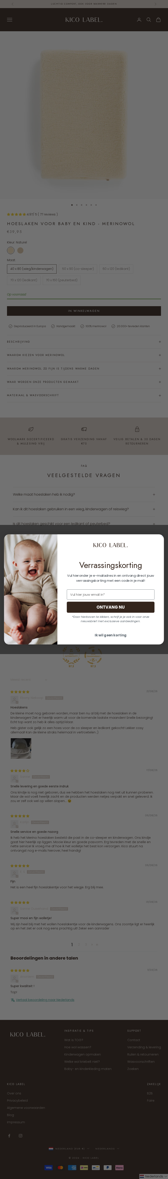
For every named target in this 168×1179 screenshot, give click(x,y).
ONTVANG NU (110, 607)
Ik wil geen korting (110, 635)
